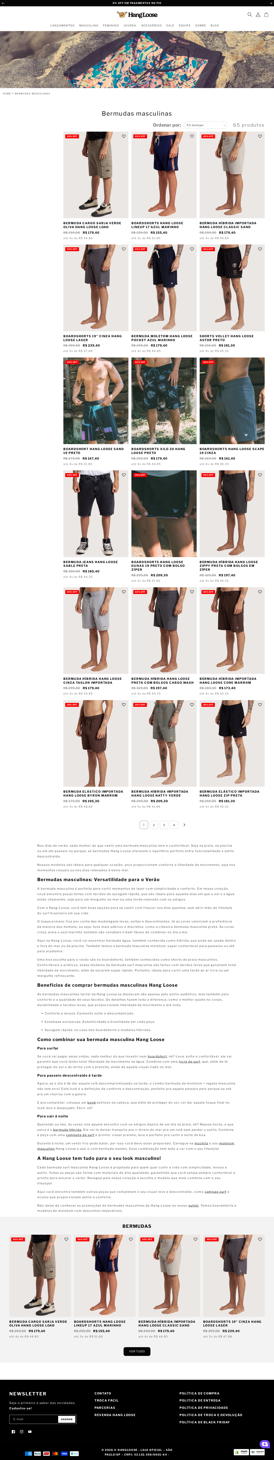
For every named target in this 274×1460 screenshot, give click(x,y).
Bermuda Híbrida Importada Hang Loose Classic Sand (228, 225)
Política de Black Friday (204, 1422)
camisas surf (215, 1192)
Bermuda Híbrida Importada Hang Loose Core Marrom (228, 680)
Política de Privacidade (203, 1408)
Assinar (67, 1419)
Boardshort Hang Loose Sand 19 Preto (93, 451)
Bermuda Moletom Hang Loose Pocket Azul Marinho (162, 338)
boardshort (157, 1056)
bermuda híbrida (67, 1130)
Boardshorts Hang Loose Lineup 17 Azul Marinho (157, 225)
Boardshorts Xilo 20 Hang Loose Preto (158, 451)
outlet (193, 1205)
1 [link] (144, 825)
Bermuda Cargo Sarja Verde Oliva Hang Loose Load (92, 225)
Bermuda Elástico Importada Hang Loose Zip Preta (230, 793)
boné (91, 1102)
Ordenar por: (167, 125)
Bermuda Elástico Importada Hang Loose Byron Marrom (93, 793)
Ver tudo (137, 1351)
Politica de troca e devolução (210, 1415)
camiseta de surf (80, 1135)
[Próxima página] (184, 825)
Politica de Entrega (200, 1400)
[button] (250, 15)
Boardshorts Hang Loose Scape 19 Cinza (232, 451)
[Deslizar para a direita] (271, 3)
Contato (103, 1393)
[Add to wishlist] (123, 136)
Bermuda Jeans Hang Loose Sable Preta (90, 564)
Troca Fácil (107, 1400)
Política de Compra (199, 1393)
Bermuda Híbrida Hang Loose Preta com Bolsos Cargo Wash (162, 680)
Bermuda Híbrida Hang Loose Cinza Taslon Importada (92, 680)
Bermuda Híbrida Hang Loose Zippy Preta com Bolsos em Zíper (229, 566)
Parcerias (105, 1408)
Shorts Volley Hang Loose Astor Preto (227, 338)
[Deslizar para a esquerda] (3, 3)
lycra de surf (189, 1061)
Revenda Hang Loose (115, 1415)
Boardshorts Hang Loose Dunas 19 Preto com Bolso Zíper (158, 566)
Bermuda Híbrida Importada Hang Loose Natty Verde (159, 793)
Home (7, 93)
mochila (201, 1143)
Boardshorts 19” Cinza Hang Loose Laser (92, 338)
